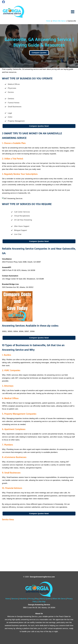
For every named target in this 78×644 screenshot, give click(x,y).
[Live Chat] (16, 234)
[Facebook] (3, 1)
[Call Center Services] (20, 211)
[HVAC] (8, 117)
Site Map (42, 602)
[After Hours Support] (20, 226)
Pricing (31, 599)
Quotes (48, 599)
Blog (36, 599)
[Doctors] (9, 92)
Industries (23, 599)
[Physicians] (10, 88)
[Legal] (8, 113)
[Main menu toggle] (72, 11)
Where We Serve (58, 599)
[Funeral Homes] (12, 102)
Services (14, 599)
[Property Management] (15, 121)
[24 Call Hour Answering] (21, 219)
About (42, 599)
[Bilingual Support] (19, 230)
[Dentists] (9, 98)
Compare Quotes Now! (39, 126)
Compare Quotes (39, 53)
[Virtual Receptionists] (20, 215)
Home (7, 599)
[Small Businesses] (13, 106)
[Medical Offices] (12, 84)
